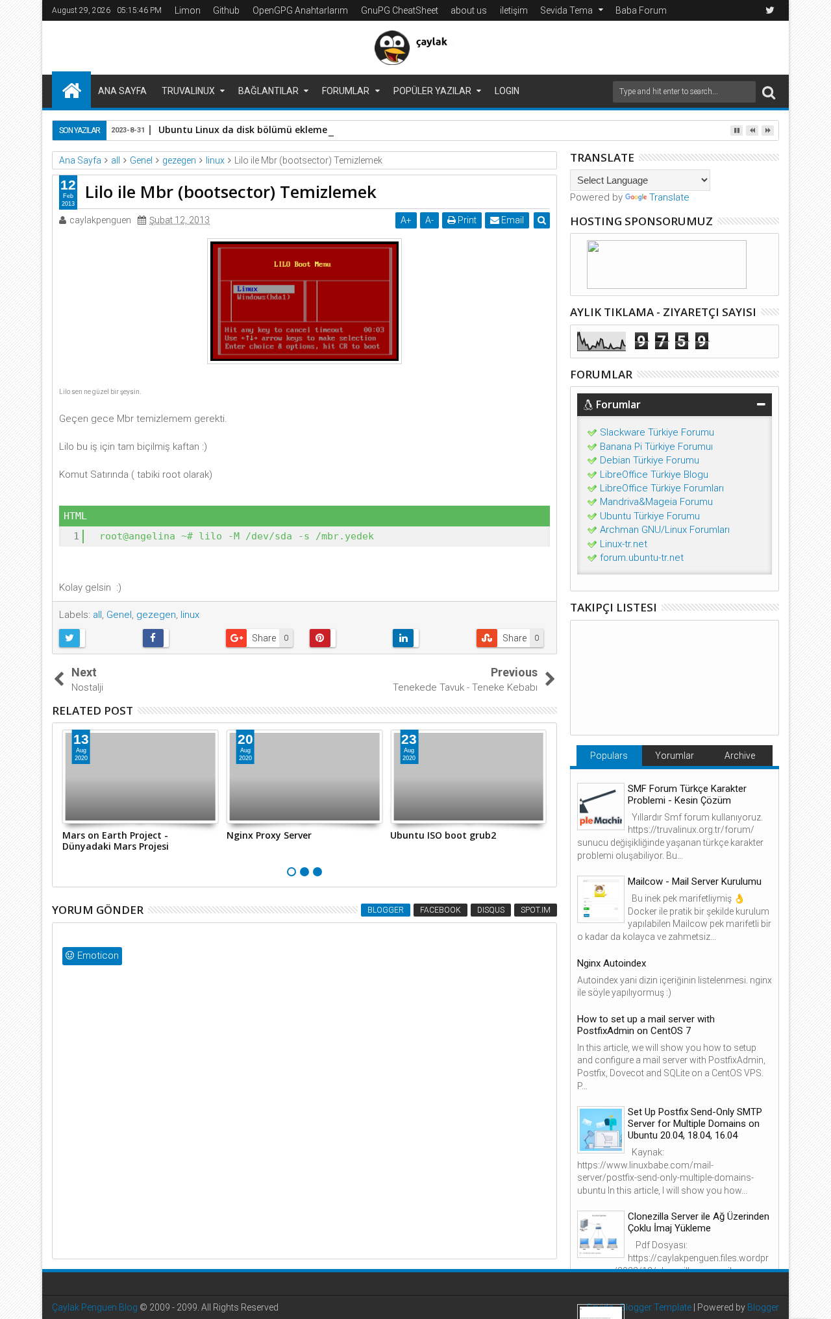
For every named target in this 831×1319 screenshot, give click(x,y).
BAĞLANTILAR (268, 91)
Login (507, 91)
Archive (740, 755)
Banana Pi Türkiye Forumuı (656, 446)
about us (469, 10)
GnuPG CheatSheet (399, 10)
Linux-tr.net (623, 544)
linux (189, 615)
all (97, 615)
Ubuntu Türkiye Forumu (650, 516)
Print (466, 220)
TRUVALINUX (188, 91)
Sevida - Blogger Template (638, 1307)
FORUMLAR (345, 91)
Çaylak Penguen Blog (95, 1307)
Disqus (490, 910)
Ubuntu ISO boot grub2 (443, 835)
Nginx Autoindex (611, 963)
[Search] (768, 92)
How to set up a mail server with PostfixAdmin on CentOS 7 (646, 1025)
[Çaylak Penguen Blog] (71, 89)
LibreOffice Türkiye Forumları (662, 488)
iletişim (514, 10)
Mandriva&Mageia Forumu (656, 502)
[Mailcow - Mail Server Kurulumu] (601, 899)
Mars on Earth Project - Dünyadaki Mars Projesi (115, 840)
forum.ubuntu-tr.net (642, 557)
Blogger (385, 910)
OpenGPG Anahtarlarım (300, 10)
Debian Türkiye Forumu (649, 460)
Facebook (440, 910)
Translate (669, 197)
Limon (188, 10)
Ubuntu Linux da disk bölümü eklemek (245, 129)
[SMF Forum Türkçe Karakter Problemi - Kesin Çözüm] (601, 806)
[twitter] (770, 10)
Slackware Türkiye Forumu (657, 432)
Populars (609, 755)
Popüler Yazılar (432, 91)
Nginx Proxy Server (269, 835)
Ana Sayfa (122, 91)
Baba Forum (641, 10)
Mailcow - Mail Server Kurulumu (695, 881)
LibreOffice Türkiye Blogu (654, 474)
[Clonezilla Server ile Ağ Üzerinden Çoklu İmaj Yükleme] (601, 1234)
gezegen (156, 615)
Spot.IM (536, 910)
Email (511, 220)
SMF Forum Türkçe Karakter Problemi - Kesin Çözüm (687, 794)
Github (226, 10)
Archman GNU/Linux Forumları (665, 530)
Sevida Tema (566, 10)
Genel (119, 615)
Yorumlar (674, 755)
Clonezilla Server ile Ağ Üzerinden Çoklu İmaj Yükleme (698, 1222)
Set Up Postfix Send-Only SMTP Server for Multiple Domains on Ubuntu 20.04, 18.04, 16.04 (695, 1123)
